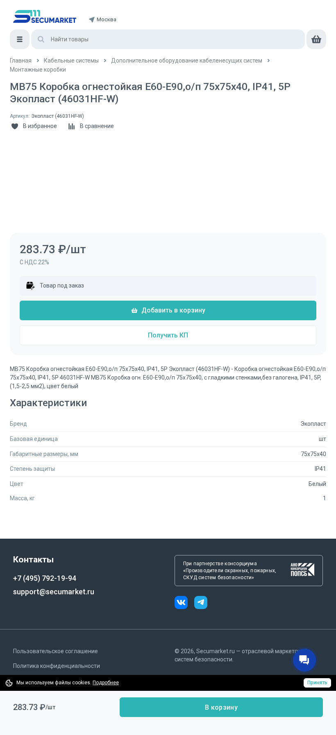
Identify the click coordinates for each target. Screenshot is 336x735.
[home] (44, 16)
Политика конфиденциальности (56, 666)
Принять (317, 683)
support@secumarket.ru (53, 591)
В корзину (221, 707)
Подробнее (106, 683)
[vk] (184, 603)
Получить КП (168, 335)
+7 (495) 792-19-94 (44, 578)
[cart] (316, 39)
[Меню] (20, 39)
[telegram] (200, 603)
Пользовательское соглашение (55, 651)
